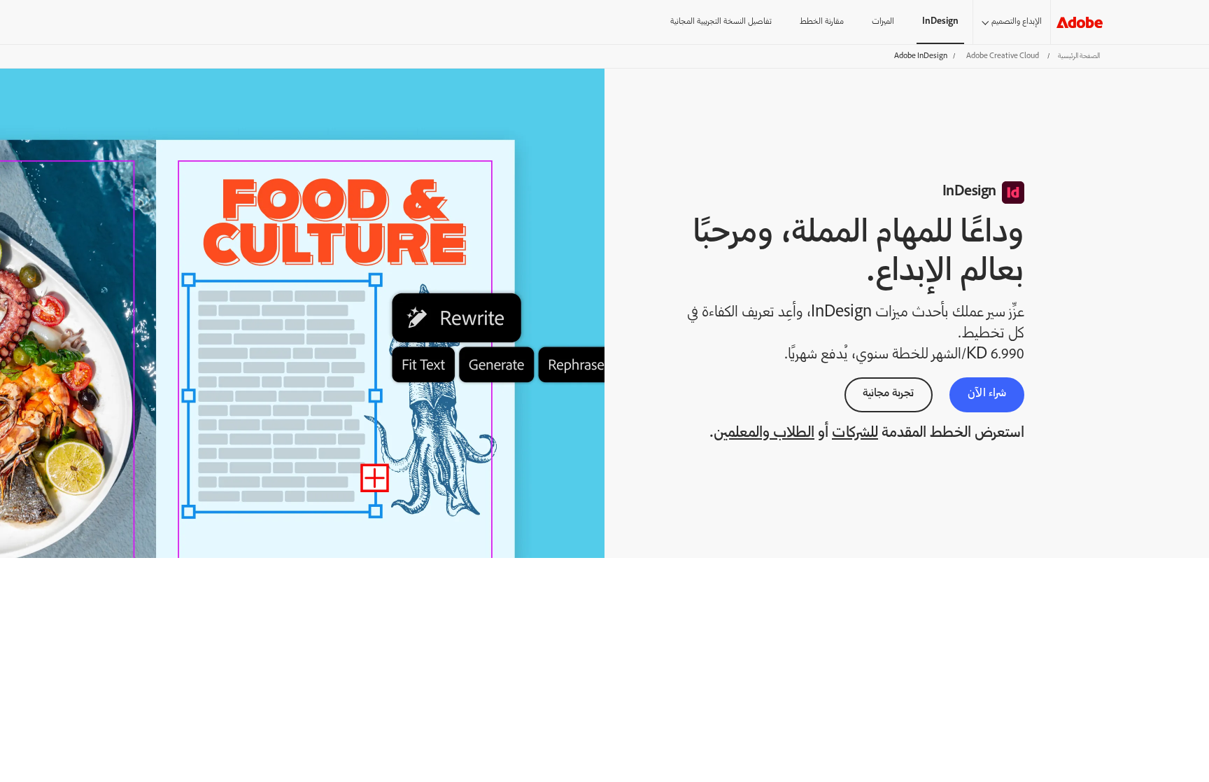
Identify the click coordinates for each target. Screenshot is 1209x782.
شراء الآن (987, 393)
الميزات (883, 22)
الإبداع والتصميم (1016, 22)
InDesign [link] (940, 22)
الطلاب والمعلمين (764, 433)
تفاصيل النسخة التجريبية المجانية (721, 22)
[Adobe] (1079, 22)
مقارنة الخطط (822, 22)
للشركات (855, 433)
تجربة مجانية (888, 393)
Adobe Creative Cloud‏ (1002, 56)
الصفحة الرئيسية (1079, 56)
